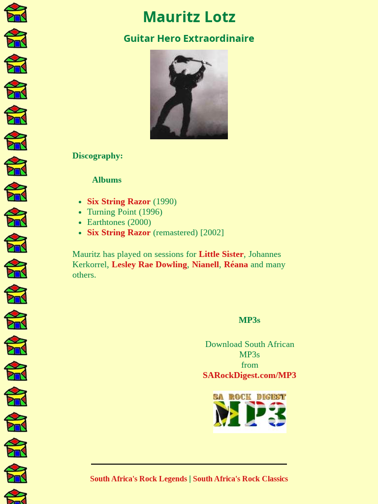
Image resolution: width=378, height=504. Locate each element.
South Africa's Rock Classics (240, 478)
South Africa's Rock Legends (138, 478)
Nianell (205, 264)
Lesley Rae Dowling (149, 264)
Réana (236, 264)
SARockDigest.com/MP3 (249, 375)
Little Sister (221, 254)
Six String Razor (119, 201)
